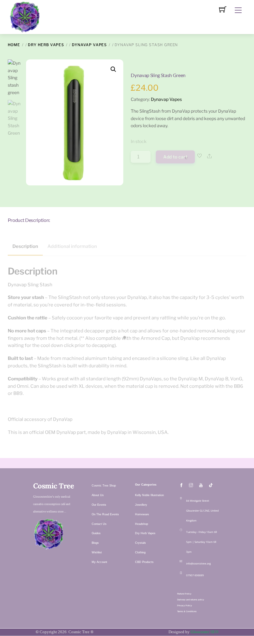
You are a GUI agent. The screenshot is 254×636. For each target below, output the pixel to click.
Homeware (142, 514)
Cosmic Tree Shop (104, 485)
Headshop (141, 524)
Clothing (140, 552)
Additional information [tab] (72, 246)
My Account (99, 562)
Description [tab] (25, 246)
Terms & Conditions (187, 611)
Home (14, 44)
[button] (113, 69)
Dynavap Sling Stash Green (158, 75)
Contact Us (99, 524)
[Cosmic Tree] (24, 16)
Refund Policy (184, 593)
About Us (98, 495)
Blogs (95, 542)
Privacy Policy (184, 605)
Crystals (140, 542)
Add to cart (175, 156)
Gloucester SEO (204, 632)
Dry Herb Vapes (46, 44)
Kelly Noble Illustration (149, 495)
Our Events (99, 504)
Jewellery (141, 504)
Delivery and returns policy (190, 599)
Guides (96, 533)
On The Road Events (105, 514)
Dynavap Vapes (89, 44)
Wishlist (97, 552)
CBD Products (144, 562)
